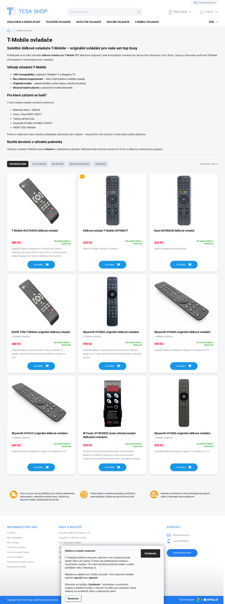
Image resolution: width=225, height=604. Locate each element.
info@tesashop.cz (181, 535)
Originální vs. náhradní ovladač (72, 537)
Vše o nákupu (13, 542)
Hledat (138, 12)
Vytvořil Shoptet (186, 599)
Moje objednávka (15, 537)
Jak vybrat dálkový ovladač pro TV (74, 532)
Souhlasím (150, 553)
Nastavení (73, 598)
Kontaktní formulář (182, 553)
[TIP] (112, 202)
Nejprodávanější (79, 164)
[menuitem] (25, 22)
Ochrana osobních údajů (18, 552)
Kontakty (11, 532)
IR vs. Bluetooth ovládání (70, 542)
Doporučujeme (17, 164)
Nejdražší (58, 164)
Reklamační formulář (16, 566)
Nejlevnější (39, 164)
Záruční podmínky (15, 557)
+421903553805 (181, 541)
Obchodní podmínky (16, 547)
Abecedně (100, 164)
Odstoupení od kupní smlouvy (20, 561)
